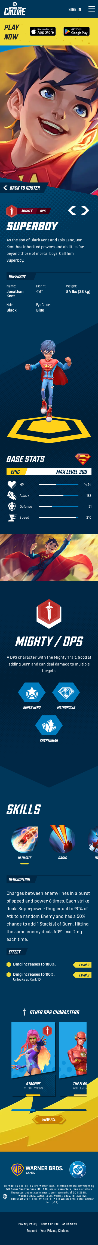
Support (32, 1230)
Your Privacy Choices (55, 1230)
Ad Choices (69, 1224)
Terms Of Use (50, 1224)
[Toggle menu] (91, 9)
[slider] (23, 1110)
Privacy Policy (28, 1224)
